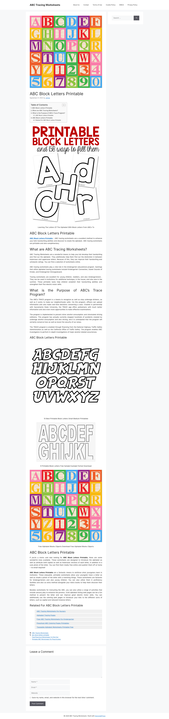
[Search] (136, 18)
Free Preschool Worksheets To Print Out (45, 637)
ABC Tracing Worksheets (45, 4)
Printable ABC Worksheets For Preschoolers (46, 639)
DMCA (121, 5)
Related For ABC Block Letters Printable (48, 120)
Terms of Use (97, 5)
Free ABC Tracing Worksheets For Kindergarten (55, 619)
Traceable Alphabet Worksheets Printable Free (55, 627)
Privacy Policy (132, 5)
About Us (76, 5)
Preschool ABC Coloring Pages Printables (53, 623)
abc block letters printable (40, 635)
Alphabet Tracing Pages (46, 615)
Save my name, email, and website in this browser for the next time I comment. (63, 698)
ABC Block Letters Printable (42, 108)
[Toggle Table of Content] (63, 105)
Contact (86, 5)
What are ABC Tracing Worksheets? (45, 110)
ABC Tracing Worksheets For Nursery (51, 611)
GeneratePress (100, 716)
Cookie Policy (110, 5)
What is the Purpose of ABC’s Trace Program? (48, 113)
